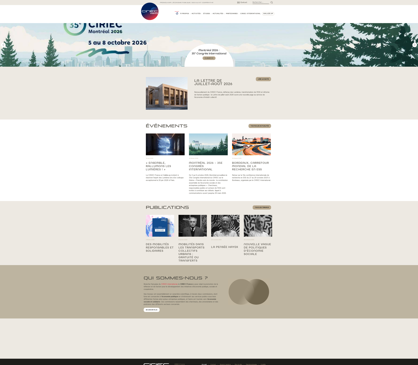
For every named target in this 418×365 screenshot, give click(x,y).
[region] (209, 45)
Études (206, 13)
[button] (209, 45)
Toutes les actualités (260, 126)
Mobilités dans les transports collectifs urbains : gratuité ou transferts (192, 252)
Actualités (218, 13)
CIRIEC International (250, 13)
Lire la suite (264, 79)
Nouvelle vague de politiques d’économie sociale (257, 249)
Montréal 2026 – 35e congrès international (206, 166)
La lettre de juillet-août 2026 (213, 82)
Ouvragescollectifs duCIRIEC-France (209, 53)
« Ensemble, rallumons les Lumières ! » (158, 166)
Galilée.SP (268, 13)
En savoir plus (151, 310)
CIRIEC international (169, 284)
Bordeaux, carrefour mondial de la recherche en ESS (250, 166)
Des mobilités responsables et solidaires (160, 247)
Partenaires (232, 13)
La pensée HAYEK (224, 247)
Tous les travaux (262, 207)
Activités (196, 13)
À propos (184, 13)
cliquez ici (209, 61)
